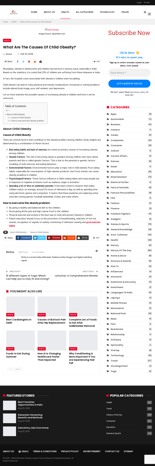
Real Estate (117, 329)
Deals (114, 166)
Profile (147, 2)
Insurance (116, 276)
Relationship (118, 334)
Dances (115, 161)
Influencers (117, 271)
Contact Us (112, 451)
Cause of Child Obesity (21, 118)
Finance (115, 208)
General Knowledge (121, 229)
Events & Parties (120, 182)
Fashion (115, 203)
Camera (115, 129)
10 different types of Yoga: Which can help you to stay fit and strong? (27, 277)
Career (114, 135)
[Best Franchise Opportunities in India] (9, 405)
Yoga (113, 371)
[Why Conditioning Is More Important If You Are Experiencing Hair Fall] (83, 341)
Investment (117, 287)
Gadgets (116, 219)
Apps (113, 114)
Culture (115, 150)
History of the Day (121, 250)
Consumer (116, 145)
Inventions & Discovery (123, 281)
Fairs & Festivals (120, 187)
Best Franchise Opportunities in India (30, 403)
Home (34, 12)
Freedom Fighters (120, 213)
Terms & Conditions (45, 451)
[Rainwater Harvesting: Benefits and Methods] (9, 418)
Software (116, 339)
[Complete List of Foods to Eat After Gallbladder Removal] (83, 306)
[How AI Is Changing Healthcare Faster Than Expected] (52, 341)
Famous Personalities (123, 192)
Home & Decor (119, 255)
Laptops (115, 297)
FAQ (113, 197)
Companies (117, 140)
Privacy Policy (70, 451)
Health (65, 12)
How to (115, 266)
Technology (107, 12)
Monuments (117, 308)
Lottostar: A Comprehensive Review (76, 275)
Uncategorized (119, 365)
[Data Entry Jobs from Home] (9, 431)
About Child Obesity (16, 114)
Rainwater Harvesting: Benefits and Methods (30, 416)
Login (139, 2)
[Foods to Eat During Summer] (20, 341)
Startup (115, 350)
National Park (118, 313)
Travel (125, 12)
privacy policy (139, 92)
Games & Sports (120, 224)
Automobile (117, 119)
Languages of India (121, 292)
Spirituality (117, 345)
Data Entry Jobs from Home (33, 427)
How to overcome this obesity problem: (27, 121)
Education (116, 171)
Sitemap (128, 451)
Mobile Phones (119, 302)
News (114, 318)
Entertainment (119, 176)
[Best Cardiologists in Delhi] (20, 306)
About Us (49, 12)
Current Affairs (119, 155)
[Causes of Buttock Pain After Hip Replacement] (52, 306)
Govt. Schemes (119, 234)
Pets (113, 324)
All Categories (84, 12)
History (115, 245)
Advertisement (92, 451)
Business (115, 124)
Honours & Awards (121, 260)
